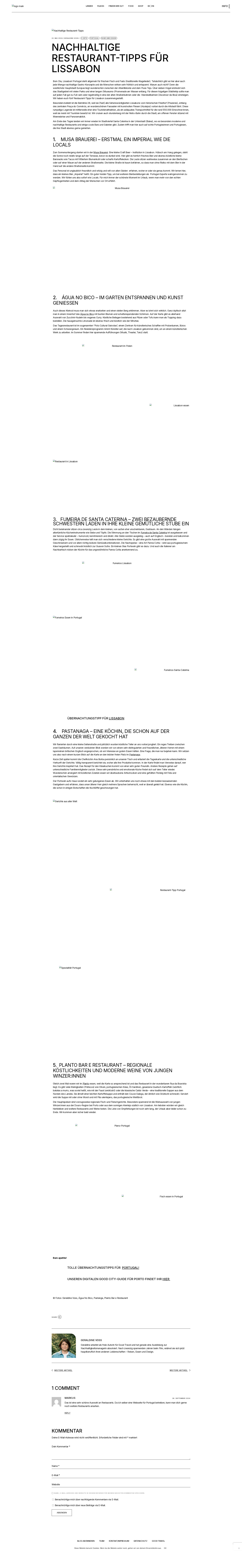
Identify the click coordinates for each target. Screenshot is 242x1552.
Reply (67, 1413)
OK (165, 1548)
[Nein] (239, 1548)
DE (149, 6)
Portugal (94, 38)
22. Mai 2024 (57, 38)
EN (153, 6)
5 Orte (84, 38)
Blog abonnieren (86, 1541)
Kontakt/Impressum (119, 1541)
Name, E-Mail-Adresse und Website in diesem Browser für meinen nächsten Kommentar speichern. (99, 1493)
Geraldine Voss (71, 38)
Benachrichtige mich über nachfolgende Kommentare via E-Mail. (87, 1499)
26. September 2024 (181, 1398)
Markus (70, 1398)
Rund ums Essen (108, 38)
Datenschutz (140, 1541)
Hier (166, 1279)
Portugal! (130, 1267)
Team (101, 1541)
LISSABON (116, 718)
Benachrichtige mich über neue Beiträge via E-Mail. (80, 1505)
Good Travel (158, 1541)
